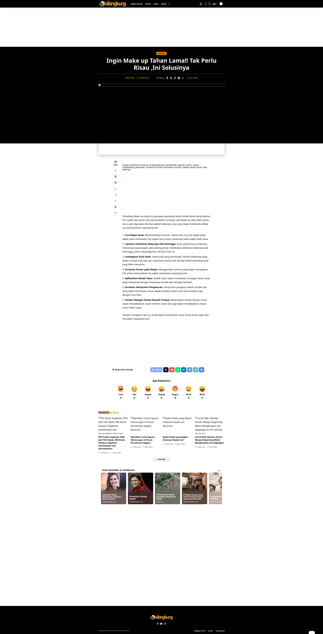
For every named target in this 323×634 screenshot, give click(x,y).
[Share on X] (171, 78)
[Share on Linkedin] (183, 369)
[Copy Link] (175, 78)
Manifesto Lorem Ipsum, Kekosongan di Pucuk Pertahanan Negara (143, 440)
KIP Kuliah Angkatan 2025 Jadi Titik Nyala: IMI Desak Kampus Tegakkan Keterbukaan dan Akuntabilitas (111, 443)
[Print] (179, 78)
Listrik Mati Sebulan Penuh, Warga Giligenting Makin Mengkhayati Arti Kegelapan (209, 440)
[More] (183, 78)
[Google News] (161, 624)
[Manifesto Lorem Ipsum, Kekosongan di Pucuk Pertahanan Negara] (145, 425)
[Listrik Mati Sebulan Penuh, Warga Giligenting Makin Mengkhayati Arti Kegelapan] (210, 425)
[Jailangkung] (112, 4)
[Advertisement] (161, 27)
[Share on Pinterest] (115, 183)
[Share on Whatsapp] (115, 189)
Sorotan (161, 53)
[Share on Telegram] (115, 195)
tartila (132, 78)
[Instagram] (165, 624)
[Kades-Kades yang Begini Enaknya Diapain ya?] (177, 425)
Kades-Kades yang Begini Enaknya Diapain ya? (175, 438)
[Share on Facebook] (167, 78)
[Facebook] (157, 624)
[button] (169, 4)
